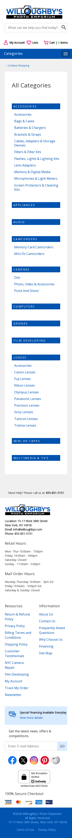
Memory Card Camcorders (33, 247)
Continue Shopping (18, 65)
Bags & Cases (24, 121)
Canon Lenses (24, 372)
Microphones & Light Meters (35, 178)
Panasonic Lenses (27, 399)
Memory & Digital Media (32, 172)
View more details (31, 718)
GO (62, 746)
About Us (46, 614)
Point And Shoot (26, 291)
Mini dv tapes (26, 441)
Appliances (24, 205)
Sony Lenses (23, 412)
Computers (24, 306)
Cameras (21, 269)
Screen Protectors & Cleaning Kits (36, 187)
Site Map (45, 653)
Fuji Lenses (22, 379)
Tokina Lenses (25, 425)
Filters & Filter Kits (27, 152)
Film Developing (29, 340)
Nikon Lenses (24, 385)
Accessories (25, 106)
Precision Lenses (26, 405)
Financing (46, 646)
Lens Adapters (25, 165)
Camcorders (25, 239)
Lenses (19, 357)
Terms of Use (25, 830)
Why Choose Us (51, 639)
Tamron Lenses (26, 419)
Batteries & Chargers (30, 128)
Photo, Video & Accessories (34, 284)
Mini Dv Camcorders (29, 254)
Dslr (17, 278)
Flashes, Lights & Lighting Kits (36, 159)
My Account (13, 681)
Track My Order (16, 688)
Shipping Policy (16, 644)
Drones (20, 323)
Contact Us (47, 621)
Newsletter (13, 695)
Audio (19, 222)
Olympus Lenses (26, 392)
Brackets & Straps (27, 134)
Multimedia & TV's (31, 458)
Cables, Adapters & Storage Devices (34, 143)
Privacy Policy (15, 626)
